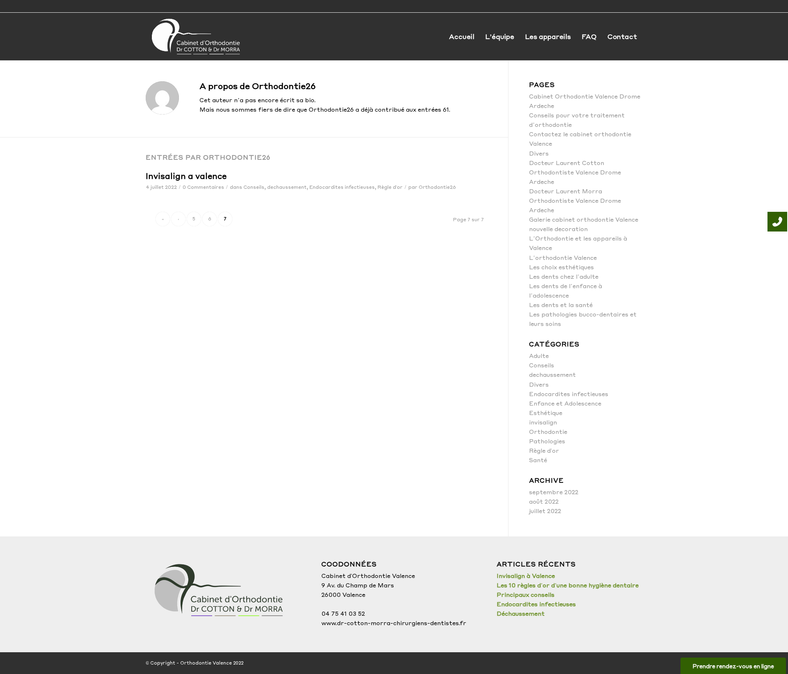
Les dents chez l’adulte (563, 276)
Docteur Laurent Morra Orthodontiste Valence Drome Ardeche (575, 200)
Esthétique (545, 412)
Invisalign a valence (186, 176)
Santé (538, 459)
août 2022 (544, 501)
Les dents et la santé (561, 304)
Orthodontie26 (437, 187)
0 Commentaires (203, 187)
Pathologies (547, 441)
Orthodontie (548, 431)
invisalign (543, 422)
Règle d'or (390, 187)
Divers (539, 153)
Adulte (539, 355)
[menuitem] (462, 36)
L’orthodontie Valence (563, 257)
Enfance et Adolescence (565, 403)
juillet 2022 (545, 510)
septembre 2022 (553, 491)
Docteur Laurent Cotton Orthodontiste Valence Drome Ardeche (575, 172)
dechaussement (287, 187)
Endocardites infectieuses (342, 187)
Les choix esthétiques (561, 267)
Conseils (253, 187)
